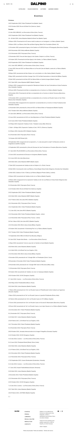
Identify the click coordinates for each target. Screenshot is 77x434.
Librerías (28, 416)
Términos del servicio (48, 430)
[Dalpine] (38, 3)
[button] (9, 4)
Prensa (27, 414)
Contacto (28, 424)
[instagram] (62, 411)
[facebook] (58, 411)
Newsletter (28, 421)
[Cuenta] (70, 4)
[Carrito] (72, 4)
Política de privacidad (28, 430)
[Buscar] (4, 4)
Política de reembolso (38, 430)
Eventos (27, 411)
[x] (60, 411)
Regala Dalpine (29, 419)
